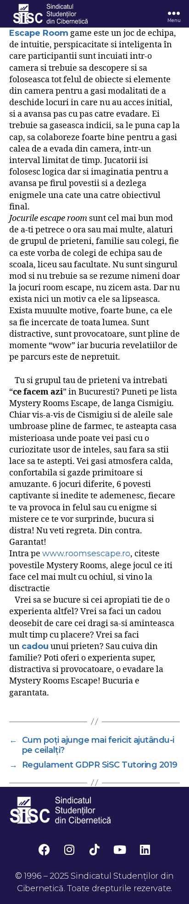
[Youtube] (119, 849)
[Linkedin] (144, 849)
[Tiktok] (94, 849)
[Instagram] (69, 849)
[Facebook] (44, 849)
